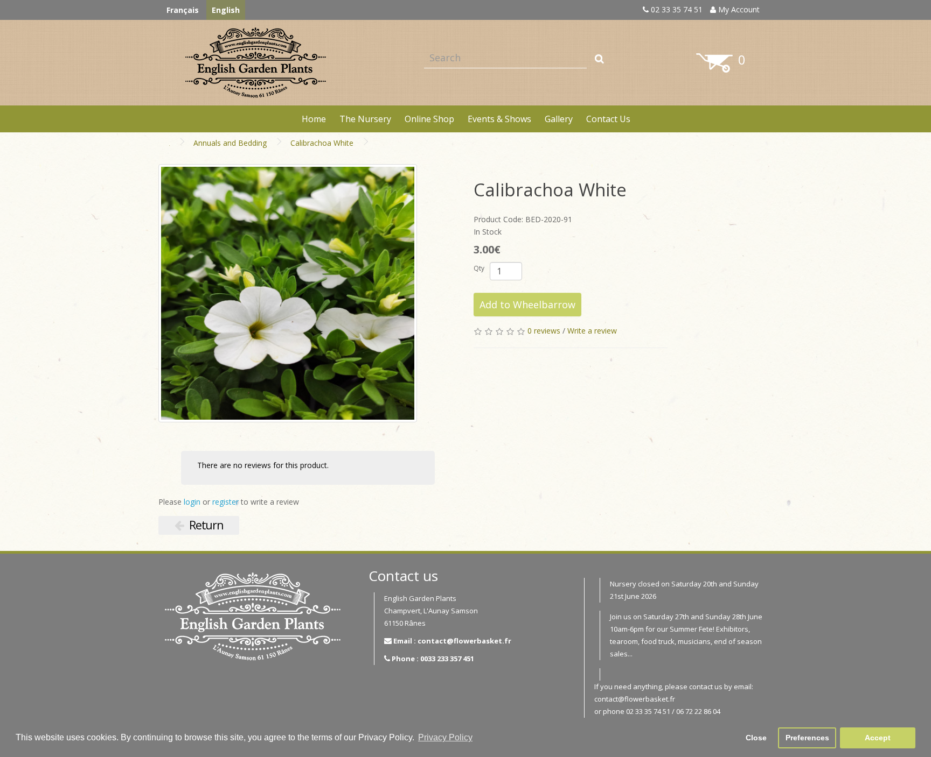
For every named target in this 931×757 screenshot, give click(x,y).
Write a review (592, 331)
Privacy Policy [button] (445, 737)
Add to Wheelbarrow (527, 304)
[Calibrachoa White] (287, 293)
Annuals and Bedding (230, 143)
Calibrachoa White (321, 143)
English (226, 10)
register (225, 502)
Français (182, 10)
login (192, 502)
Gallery (559, 119)
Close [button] (756, 737)
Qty (479, 268)
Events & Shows (499, 119)
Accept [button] (878, 737)
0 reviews (543, 331)
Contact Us (608, 119)
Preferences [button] (807, 737)
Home (314, 119)
